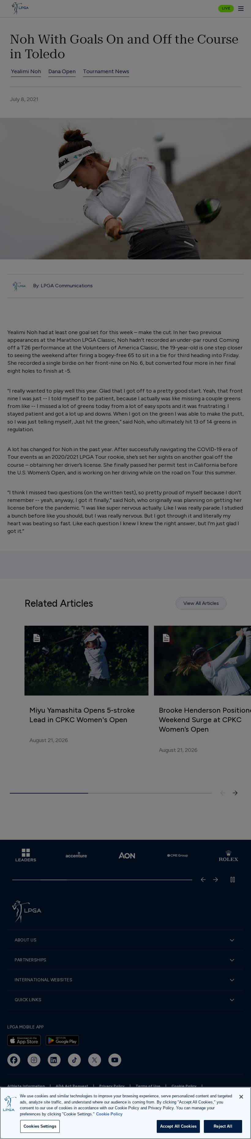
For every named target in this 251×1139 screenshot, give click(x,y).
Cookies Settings (40, 1126)
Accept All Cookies (178, 1126)
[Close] (241, 1096)
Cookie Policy (109, 1114)
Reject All (223, 1126)
